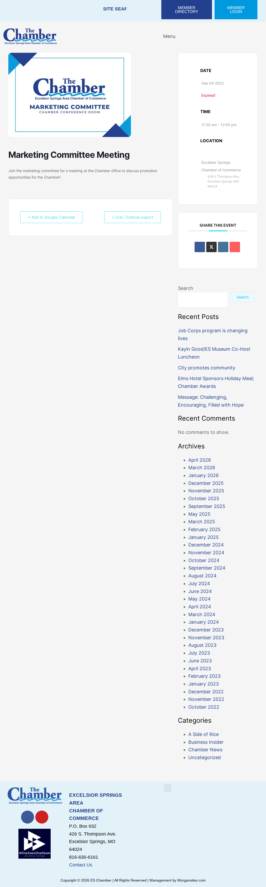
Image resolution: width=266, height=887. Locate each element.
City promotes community (206, 367)
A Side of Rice (203, 734)
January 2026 (203, 475)
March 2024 (201, 614)
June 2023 (200, 660)
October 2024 (204, 560)
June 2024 (200, 591)
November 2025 (206, 490)
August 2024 (202, 575)
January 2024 (203, 622)
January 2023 (203, 684)
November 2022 (206, 699)
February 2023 (204, 676)
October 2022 (203, 707)
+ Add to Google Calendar (51, 217)
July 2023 (199, 653)
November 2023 (206, 637)
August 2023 (202, 645)
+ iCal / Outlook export (132, 217)
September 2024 (206, 568)
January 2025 (203, 537)
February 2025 (204, 529)
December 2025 (206, 483)
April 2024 (199, 606)
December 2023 (206, 629)
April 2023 (199, 668)
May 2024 (199, 599)
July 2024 (199, 583)
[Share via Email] (235, 247)
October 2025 (203, 498)
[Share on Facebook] (200, 247)
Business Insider (206, 742)
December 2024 (206, 544)
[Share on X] (211, 247)
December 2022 (206, 691)
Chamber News (205, 749)
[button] (166, 36)
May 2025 (199, 514)
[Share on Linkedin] (223, 247)
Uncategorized (204, 757)
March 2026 (201, 467)
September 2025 (206, 506)
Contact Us (80, 865)
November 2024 (206, 552)
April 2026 (199, 460)
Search (185, 288)
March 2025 (201, 521)
